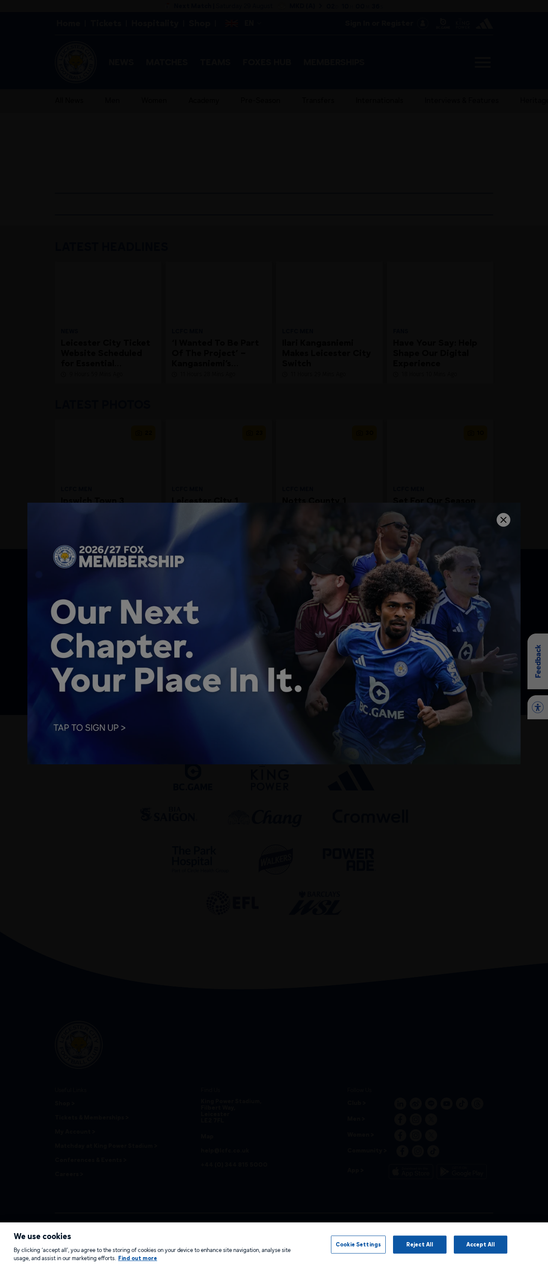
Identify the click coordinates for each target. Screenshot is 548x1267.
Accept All (480, 1244)
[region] (274, 1244)
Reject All (419, 1244)
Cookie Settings (358, 1244)
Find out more (137, 1258)
